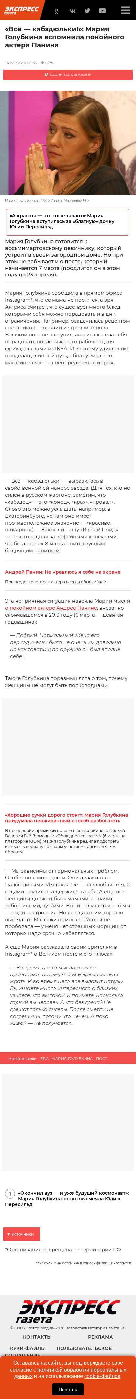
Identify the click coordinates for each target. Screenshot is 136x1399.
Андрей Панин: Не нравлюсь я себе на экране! (63, 572)
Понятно (68, 1389)
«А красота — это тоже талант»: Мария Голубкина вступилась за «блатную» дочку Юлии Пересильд (62, 221)
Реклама (100, 1337)
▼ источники (20, 1234)
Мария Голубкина (72, 1058)
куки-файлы (28, 1348)
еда (44, 1058)
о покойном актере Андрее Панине (51, 608)
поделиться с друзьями (69, 74)
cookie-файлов (102, 1376)
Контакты (37, 1337)
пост (101, 1058)
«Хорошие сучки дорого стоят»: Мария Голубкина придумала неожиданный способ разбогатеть (66, 818)
